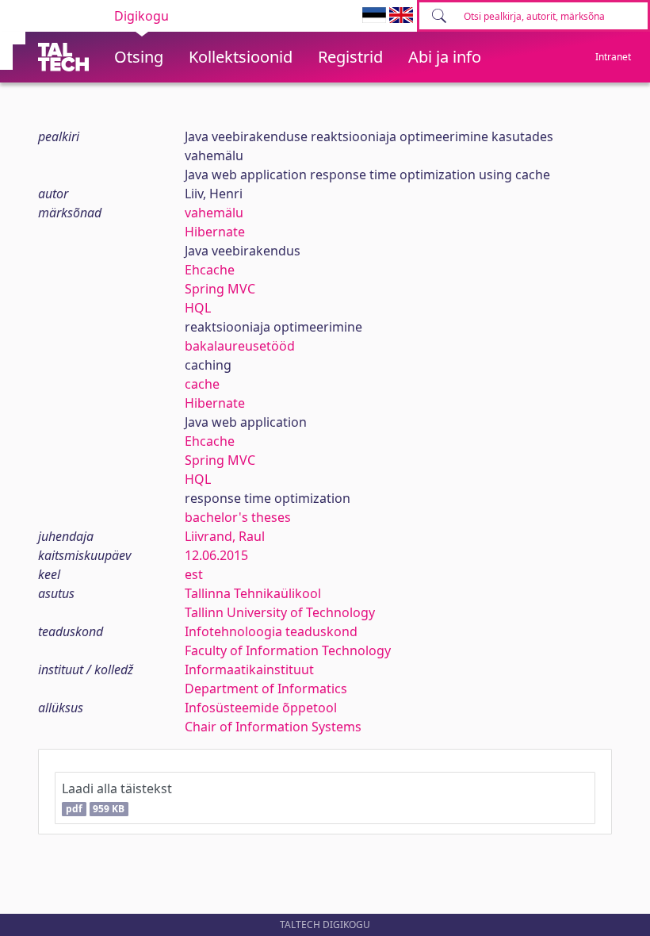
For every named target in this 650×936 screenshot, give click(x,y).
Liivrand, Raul (225, 536)
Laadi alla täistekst (117, 797)
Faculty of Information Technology (288, 650)
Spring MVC (220, 288)
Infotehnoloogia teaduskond (271, 631)
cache (202, 384)
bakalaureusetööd (240, 346)
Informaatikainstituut (249, 669)
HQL (198, 307)
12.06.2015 (216, 555)
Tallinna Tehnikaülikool (253, 593)
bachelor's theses (238, 517)
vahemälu (214, 212)
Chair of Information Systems (273, 726)
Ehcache (210, 269)
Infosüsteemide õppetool (261, 707)
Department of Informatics (266, 688)
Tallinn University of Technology (280, 612)
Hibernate (215, 231)
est (194, 574)
